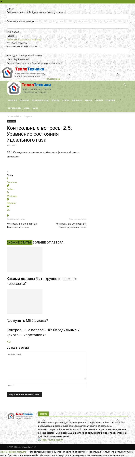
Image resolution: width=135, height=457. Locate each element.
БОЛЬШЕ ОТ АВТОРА (47, 242)
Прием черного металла (13, 451)
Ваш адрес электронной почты (24, 55)
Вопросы (77, 100)
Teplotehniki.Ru (14, 116)
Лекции (55, 100)
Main (35, 108)
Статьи (65, 100)
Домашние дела (40, 100)
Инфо (27, 108)
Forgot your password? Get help (24, 39)
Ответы (99, 100)
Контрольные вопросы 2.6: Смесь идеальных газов (70, 225)
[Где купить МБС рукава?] (46, 301)
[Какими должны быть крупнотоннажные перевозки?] (46, 259)
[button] (124, 84)
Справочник (14, 108)
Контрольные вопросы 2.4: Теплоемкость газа (22, 225)
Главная (12, 100)
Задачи (89, 100)
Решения (110, 100)
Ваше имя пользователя (20, 21)
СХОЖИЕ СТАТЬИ (19, 242)
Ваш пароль (13, 31)
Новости (24, 100)
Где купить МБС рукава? (27, 321)
